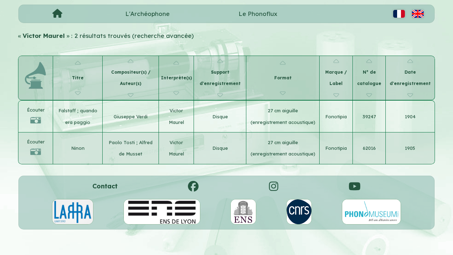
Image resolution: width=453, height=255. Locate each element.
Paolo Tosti (122, 142)
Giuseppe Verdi (131, 116)
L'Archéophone (147, 13)
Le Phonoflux (258, 13)
